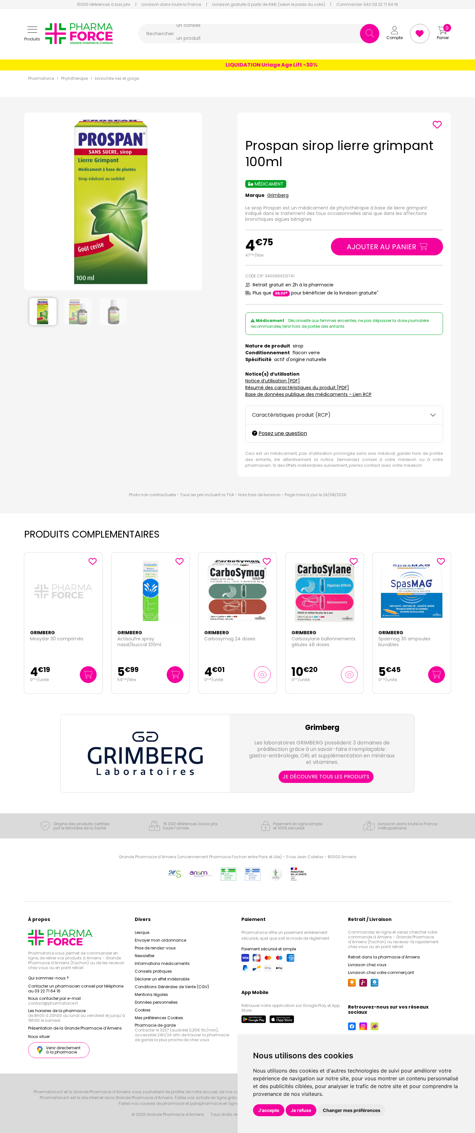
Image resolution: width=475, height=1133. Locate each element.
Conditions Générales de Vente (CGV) (172, 986)
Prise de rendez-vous (155, 948)
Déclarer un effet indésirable (162, 979)
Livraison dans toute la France (171, 4)
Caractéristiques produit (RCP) (291, 415)
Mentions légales (151, 994)
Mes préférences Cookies (159, 1017)
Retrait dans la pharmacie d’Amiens (384, 957)
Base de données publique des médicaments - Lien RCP (308, 394)
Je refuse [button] (301, 1110)
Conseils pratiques (153, 971)
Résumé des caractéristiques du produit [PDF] (297, 387)
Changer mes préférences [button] (351, 1110)
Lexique (142, 932)
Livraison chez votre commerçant (381, 972)
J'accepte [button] (268, 1110)
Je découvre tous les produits (326, 776)
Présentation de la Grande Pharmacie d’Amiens (75, 1028)
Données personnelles (156, 1002)
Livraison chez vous (367, 964)
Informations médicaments (162, 963)
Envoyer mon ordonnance (160, 940)
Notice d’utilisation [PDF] (272, 381)
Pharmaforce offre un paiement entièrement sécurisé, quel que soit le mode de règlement (285, 935)
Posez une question (283, 433)
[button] (32, 34)
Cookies (143, 1010)
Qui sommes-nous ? (48, 978)
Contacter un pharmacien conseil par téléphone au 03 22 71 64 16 (75, 988)
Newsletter (144, 955)
